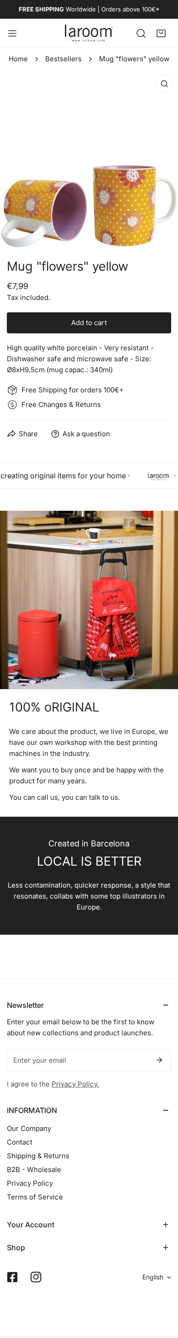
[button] (161, 33)
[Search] (141, 33)
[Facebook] (12, 1277)
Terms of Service (35, 1197)
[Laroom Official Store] (89, 33)
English (152, 1277)
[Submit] (159, 1059)
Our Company (29, 1128)
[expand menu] (12, 33)
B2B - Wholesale (34, 1169)
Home (18, 58)
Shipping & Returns (38, 1155)
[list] (89, 159)
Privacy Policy (30, 1183)
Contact (19, 1142)
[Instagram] (36, 1277)
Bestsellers (63, 58)
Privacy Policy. (75, 1084)
